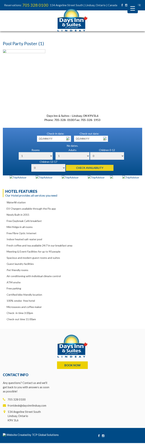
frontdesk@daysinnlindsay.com (27, 405)
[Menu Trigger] (132, 8)
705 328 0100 (35, 5)
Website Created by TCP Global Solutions (32, 434)
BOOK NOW (72, 365)
